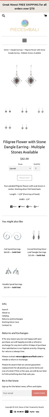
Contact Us (7, 325)
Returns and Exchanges (12, 319)
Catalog (5, 316)
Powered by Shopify (36, 407)
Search (5, 309)
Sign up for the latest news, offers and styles (22, 386)
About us (6, 313)
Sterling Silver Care (10, 322)
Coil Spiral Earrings (12, 249)
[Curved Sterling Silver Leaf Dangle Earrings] (37, 236)
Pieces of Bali (24, 407)
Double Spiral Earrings (12, 284)
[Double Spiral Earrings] (12, 271)
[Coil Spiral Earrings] (12, 236)
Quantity (37, 164)
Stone (20, 164)
